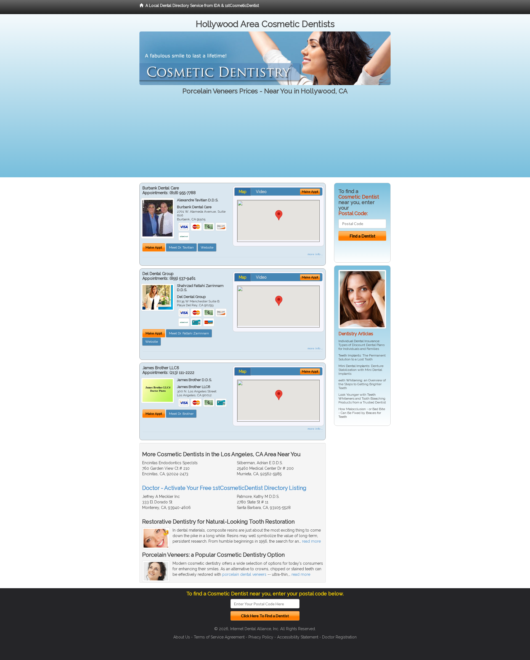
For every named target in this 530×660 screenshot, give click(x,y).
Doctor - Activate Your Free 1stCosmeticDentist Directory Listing (224, 488)
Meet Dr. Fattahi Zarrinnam (189, 333)
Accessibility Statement (297, 637)
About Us (181, 637)
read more (311, 541)
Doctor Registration (339, 637)
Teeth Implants (349, 355)
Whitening (354, 380)
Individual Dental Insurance (358, 341)
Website (207, 247)
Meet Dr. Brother (181, 414)
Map (243, 191)
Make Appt (153, 247)
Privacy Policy (260, 637)
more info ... (315, 254)
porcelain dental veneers (244, 574)
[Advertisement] (265, 138)
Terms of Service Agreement (219, 637)
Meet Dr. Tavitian (181, 247)
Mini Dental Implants (353, 366)
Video (261, 191)
